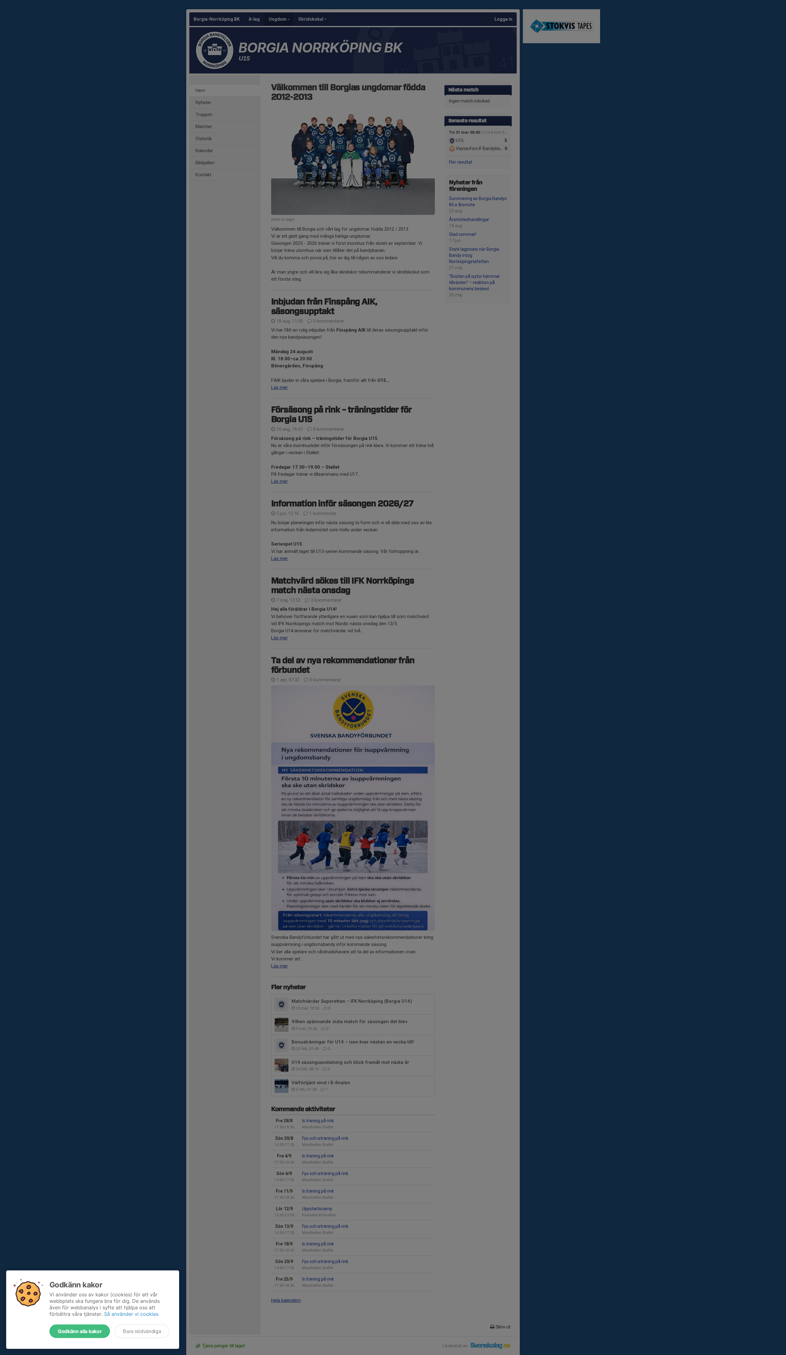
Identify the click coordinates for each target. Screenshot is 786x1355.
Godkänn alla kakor (80, 1331)
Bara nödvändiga (142, 1331)
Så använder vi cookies (131, 1314)
